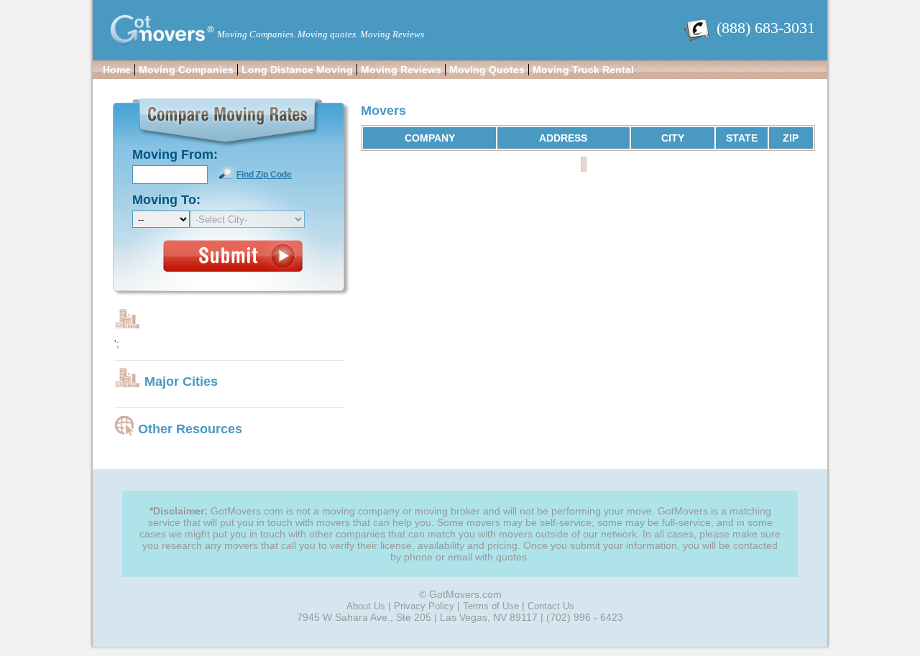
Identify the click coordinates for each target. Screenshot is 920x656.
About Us (365, 606)
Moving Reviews (401, 69)
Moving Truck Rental (583, 69)
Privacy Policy (424, 606)
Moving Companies (186, 69)
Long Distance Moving (297, 69)
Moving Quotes (487, 69)
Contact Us (551, 606)
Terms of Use (491, 606)
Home (117, 69)
